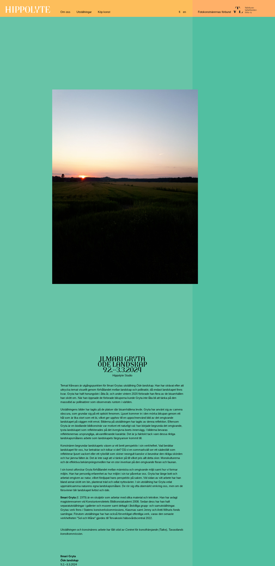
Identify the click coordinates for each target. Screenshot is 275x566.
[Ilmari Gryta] (125, 186)
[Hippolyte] (27, 11)
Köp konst (104, 11)
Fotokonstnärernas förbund (214, 11)
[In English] (185, 12)
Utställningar (84, 11)
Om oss (65, 11)
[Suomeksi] (181, 12)
